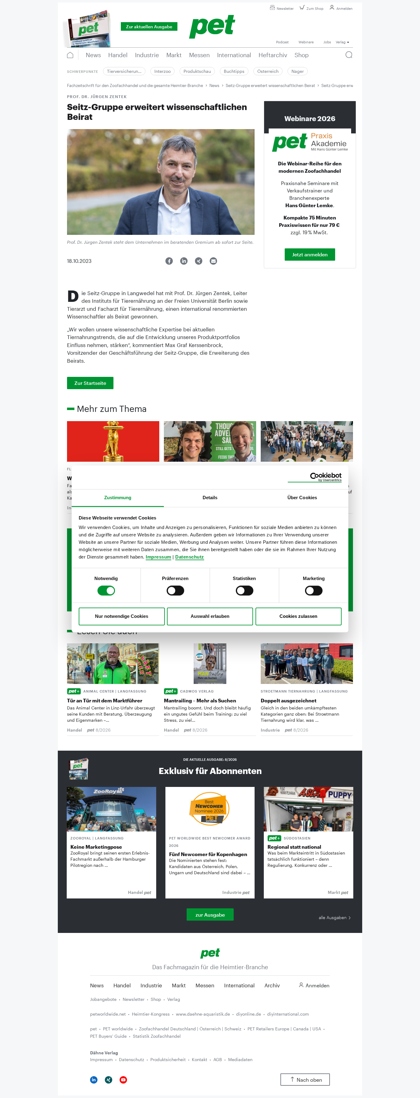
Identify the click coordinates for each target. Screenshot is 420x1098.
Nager (297, 71)
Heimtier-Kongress (151, 1014)
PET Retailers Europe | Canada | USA (284, 1028)
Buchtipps (234, 71)
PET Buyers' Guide (108, 1036)
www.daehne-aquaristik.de (203, 1014)
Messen (205, 985)
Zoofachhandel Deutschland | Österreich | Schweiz (190, 1028)
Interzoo (162, 71)
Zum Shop (315, 8)
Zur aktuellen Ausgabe (149, 26)
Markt (179, 985)
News (214, 85)
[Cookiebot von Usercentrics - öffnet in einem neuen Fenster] (315, 477)
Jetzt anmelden (310, 254)
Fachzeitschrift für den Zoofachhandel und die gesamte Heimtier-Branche (135, 85)
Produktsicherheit (168, 1059)
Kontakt (199, 1059)
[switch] (175, 591)
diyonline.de (248, 1014)
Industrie (151, 985)
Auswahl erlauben (210, 616)
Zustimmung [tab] (118, 497)
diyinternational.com (288, 1014)
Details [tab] (210, 497)
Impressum (158, 556)
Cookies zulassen (298, 616)
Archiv (272, 985)
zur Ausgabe (210, 915)
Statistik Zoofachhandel (157, 1036)
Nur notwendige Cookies (121, 616)
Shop (156, 999)
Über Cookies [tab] (302, 497)
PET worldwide (118, 1028)
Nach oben (309, 1080)
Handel (122, 985)
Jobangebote (103, 999)
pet (93, 1028)
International (239, 985)
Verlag (173, 999)
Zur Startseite (90, 383)
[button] (169, 261)
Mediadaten (240, 1059)
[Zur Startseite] (210, 953)
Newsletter (285, 8)
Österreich (268, 71)
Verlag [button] (341, 42)
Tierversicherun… (124, 71)
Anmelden (344, 8)
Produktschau (197, 71)
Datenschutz (189, 556)
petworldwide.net (108, 1014)
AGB (217, 1059)
